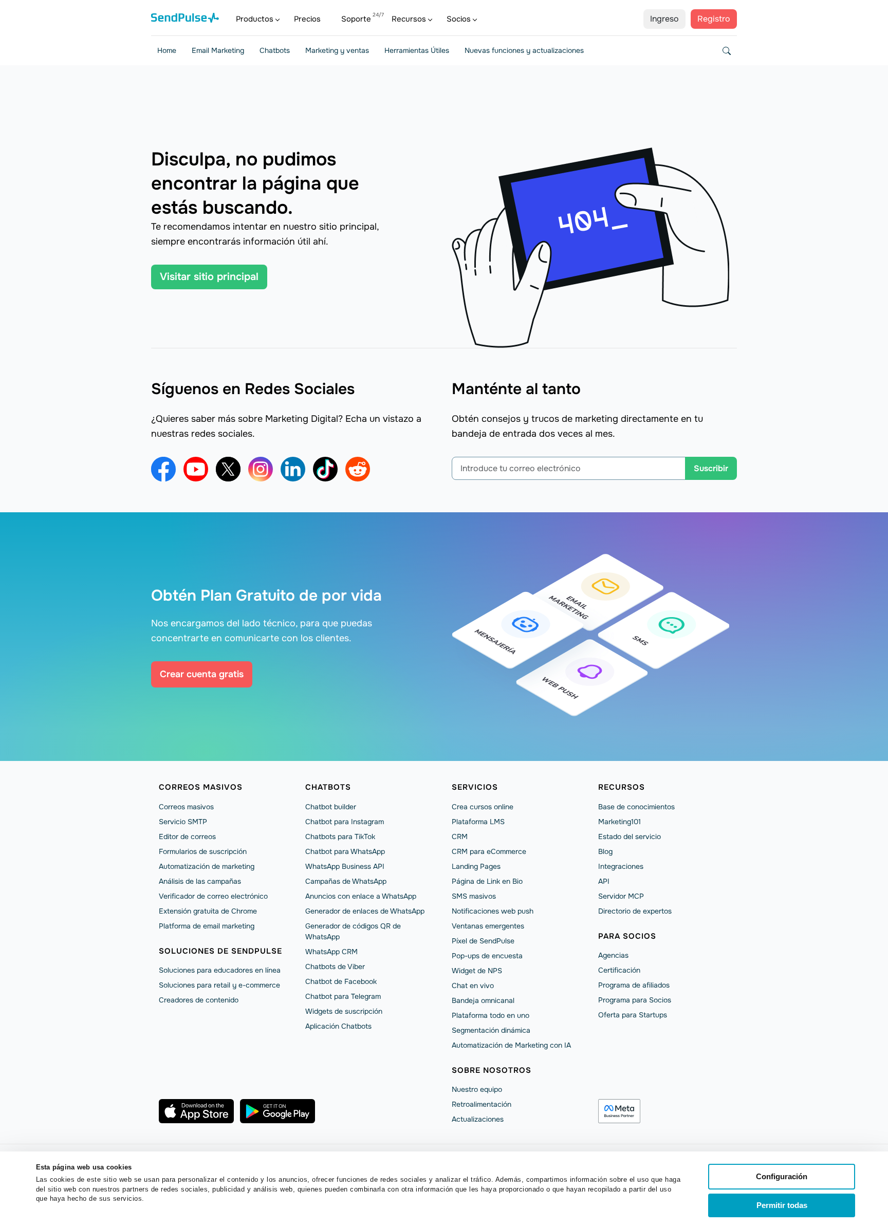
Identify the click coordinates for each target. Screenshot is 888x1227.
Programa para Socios (634, 1000)
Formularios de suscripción (203, 851)
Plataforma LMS (478, 821)
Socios (459, 19)
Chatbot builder (330, 806)
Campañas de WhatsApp (345, 881)
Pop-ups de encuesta (487, 955)
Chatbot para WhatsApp (345, 851)
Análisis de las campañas (200, 881)
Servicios (475, 787)
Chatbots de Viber (335, 966)
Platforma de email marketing (206, 926)
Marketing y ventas (337, 50)
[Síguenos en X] (228, 469)
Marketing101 (619, 821)
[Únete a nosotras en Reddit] (357, 469)
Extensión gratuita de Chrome (208, 911)
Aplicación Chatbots (338, 1026)
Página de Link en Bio (487, 881)
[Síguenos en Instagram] (260, 469)
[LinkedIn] (293, 469)
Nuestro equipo (477, 1089)
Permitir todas (781, 1205)
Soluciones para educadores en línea (220, 970)
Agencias (613, 955)
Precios (307, 19)
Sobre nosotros (491, 1070)
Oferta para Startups (632, 1014)
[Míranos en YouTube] (195, 469)
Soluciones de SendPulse (220, 951)
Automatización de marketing (206, 866)
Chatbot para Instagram (344, 821)
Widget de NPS (477, 970)
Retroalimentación (481, 1104)
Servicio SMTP (183, 821)
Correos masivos (201, 787)
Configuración (781, 1176)
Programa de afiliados (634, 985)
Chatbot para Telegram (343, 996)
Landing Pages (476, 866)
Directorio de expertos (635, 911)
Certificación (619, 970)
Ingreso (664, 18)
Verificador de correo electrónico (213, 896)
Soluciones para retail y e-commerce (219, 985)
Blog (605, 851)
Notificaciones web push (492, 911)
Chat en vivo (473, 985)
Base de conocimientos (636, 806)
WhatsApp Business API (344, 866)
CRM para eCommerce (489, 851)
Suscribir (711, 468)
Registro (713, 18)
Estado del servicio (629, 836)
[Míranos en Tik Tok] (325, 469)
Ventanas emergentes (488, 926)
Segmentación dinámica (491, 1030)
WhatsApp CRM (331, 951)
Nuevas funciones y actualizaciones (524, 50)
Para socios (627, 936)
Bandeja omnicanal (483, 1000)
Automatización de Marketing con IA (511, 1045)
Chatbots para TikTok (340, 836)
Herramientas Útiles (416, 50)
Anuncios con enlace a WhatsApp (360, 896)
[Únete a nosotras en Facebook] (163, 469)
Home (166, 50)
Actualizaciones (478, 1119)
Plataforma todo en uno (490, 1015)
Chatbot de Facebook (341, 981)
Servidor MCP (621, 896)
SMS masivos (474, 896)
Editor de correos (187, 836)
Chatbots (275, 50)
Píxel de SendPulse (483, 940)
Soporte (356, 19)
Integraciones (620, 866)
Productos (254, 19)
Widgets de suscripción (343, 1011)
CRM (460, 836)
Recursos (409, 19)
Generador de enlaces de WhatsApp (364, 911)
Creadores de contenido (198, 1000)
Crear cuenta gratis (202, 674)
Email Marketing (218, 50)
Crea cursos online (482, 806)
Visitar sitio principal (209, 276)
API (603, 881)
